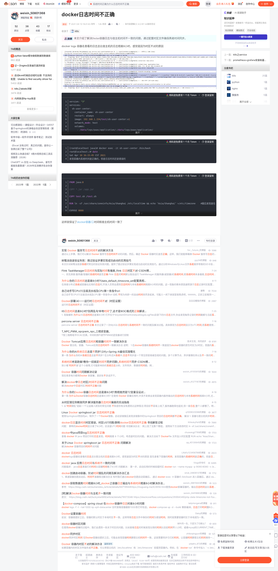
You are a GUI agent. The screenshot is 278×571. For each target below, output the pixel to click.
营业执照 (192, 564)
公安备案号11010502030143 (91, 560)
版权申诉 (171, 564)
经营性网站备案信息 (159, 560)
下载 (29, 3)
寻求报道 (109, 556)
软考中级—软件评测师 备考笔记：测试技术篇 (31, 139)
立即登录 (244, 560)
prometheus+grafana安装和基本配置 (250, 60)
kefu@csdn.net (158, 556)
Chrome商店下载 (132, 564)
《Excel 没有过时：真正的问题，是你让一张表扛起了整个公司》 (32, 147)
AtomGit (50, 3)
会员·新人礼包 (223, 3)
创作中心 (250, 3)
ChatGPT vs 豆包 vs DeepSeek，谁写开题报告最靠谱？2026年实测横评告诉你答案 (31, 166)
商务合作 (99, 556)
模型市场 (65, 3)
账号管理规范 (146, 564)
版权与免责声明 (159, 564)
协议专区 (119, 556)
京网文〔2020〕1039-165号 (137, 560)
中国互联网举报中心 (115, 564)
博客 (22, 3)
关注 (96, 240)
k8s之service (240, 54)
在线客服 (174, 556)
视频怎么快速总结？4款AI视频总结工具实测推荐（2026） (32, 155)
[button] (12, 184)
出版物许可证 (182, 564)
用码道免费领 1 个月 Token (183, 95)
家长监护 (85, 564)
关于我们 (78, 556)
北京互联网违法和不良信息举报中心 (184, 560)
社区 (37, 3)
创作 (266, 3)
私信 (44, 39)
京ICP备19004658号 (114, 560)
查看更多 (31, 109)
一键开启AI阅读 (245, 37)
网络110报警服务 (97, 564)
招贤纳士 (89, 556)
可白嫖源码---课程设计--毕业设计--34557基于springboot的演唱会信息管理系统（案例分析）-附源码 (32, 128)
